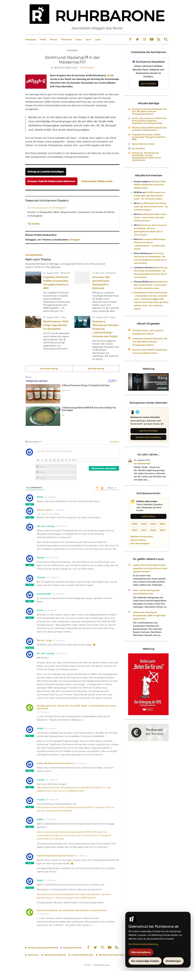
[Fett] (38, 460)
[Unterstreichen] (46, 460)
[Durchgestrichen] (50, 460)
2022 (134, 530)
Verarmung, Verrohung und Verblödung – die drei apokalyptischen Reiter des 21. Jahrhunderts (146, 156)
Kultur (79, 39)
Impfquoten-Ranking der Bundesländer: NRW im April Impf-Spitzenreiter (149, 615)
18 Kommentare (87, 67)
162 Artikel (33, 223)
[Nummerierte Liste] (54, 460)
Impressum (33, 955)
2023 (162, 524)
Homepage (30, 39)
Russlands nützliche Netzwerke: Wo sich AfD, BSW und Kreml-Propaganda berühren (149, 111)
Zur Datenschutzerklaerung (143, 944)
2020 (153, 530)
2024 (153, 524)
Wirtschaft (66, 39)
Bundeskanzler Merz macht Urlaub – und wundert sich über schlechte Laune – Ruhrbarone (150, 295)
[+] (74, 460)
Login (98, 39)
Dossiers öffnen (138, 540)
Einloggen (74, 239)
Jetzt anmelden (148, 83)
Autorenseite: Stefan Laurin (96, 181)
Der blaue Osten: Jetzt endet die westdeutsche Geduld (148, 332)
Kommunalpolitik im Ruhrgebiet (47, 207)
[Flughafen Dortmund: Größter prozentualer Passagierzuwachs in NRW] (33, 277)
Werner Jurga (44, 640)
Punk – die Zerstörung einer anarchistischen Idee (146, 592)
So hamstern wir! (142, 463)
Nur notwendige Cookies (145, 961)
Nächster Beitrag (96, 368)
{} (70, 460)
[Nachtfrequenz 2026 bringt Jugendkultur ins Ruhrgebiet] (33, 322)
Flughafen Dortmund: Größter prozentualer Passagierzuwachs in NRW (149, 137)
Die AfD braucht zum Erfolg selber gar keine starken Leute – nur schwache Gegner (149, 195)
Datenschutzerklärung (55, 955)
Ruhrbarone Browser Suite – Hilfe (114, 955)
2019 (162, 530)
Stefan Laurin (44, 510)
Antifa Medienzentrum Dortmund (55, 763)
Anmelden (114, 441)
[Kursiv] (42, 460)
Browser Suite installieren (148, 437)
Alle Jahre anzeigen (140, 543)
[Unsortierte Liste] (58, 460)
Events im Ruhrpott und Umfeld (43, 947)
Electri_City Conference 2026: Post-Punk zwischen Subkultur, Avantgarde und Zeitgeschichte (149, 120)
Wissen (53, 39)
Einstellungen (173, 961)
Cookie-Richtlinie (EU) (82, 955)
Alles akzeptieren (141, 952)
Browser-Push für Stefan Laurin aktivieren (51, 181)
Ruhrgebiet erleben (72, 947)
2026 (134, 524)
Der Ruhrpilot (138, 148)
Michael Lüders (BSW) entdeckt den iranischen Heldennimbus (149, 128)
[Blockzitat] (62, 460)
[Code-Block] (66, 460)
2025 (143, 524)
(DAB (110, 75)
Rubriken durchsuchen (142, 536)
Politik (43, 39)
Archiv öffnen (148, 516)
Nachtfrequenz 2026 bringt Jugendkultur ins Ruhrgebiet (55, 325)
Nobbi (56, 514)
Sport (88, 39)
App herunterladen (148, 430)
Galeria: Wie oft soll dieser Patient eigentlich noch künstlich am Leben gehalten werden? (150, 568)
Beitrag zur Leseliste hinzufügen (46, 171)
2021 (143, 530)
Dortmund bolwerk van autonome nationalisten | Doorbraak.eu (72, 910)
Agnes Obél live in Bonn (143, 144)
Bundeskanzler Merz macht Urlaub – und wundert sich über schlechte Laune (150, 217)
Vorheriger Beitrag (49, 368)
